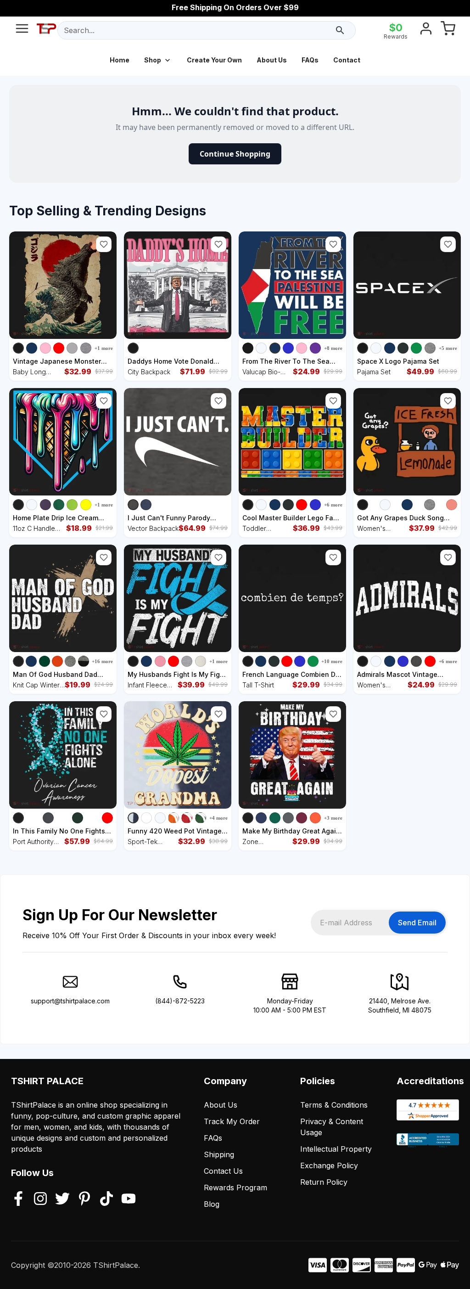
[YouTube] (128, 1199)
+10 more (331, 661)
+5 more (448, 348)
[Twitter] (62, 1199)
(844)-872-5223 (180, 1001)
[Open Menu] (22, 30)
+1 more (104, 348)
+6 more (333, 504)
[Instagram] (40, 1199)
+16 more (102, 661)
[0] (448, 30)
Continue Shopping (235, 154)
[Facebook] (18, 1199)
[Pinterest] (84, 1199)
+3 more (333, 818)
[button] (104, 244)
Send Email (417, 922)
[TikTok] (106, 1199)
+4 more (218, 818)
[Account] (426, 30)
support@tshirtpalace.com (70, 1001)
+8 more (333, 348)
